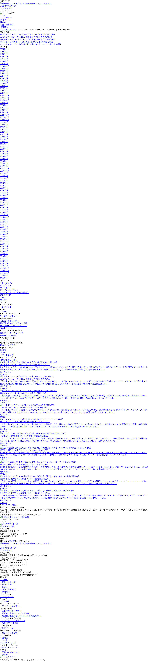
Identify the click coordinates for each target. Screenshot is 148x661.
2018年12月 (4, 147)
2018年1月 (4, 164)
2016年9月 (4, 183)
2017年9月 (4, 173)
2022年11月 (4, 117)
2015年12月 (4, 203)
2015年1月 (4, 215)
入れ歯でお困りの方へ (9, 321)
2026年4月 (4, 56)
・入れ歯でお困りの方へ (10, 611)
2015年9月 (4, 205)
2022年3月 (4, 137)
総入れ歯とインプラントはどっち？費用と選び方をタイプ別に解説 (28, 34)
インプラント (5, 285)
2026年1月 (4, 64)
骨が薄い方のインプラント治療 (13, 323)
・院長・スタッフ (7, 582)
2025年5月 (4, 83)
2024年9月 (4, 103)
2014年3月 (4, 232)
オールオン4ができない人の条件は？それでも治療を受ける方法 (26, 42)
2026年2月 (4, 61)
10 (7, 505)
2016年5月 (4, 190)
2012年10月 (4, 273)
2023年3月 (4, 108)
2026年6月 (4, 52)
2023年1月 (4, 112)
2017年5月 (4, 181)
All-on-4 (3, 311)
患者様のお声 (5, 295)
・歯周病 (4, 638)
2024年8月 (4, 105)
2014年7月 (4, 224)
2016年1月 (4, 200)
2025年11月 (4, 69)
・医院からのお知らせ (9, 652)
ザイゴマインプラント (9, 290)
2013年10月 (4, 244)
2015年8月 (4, 207)
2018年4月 (4, 156)
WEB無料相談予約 (8, 6)
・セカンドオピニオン (9, 647)
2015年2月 (4, 212)
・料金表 (4, 587)
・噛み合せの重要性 (8, 633)
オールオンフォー (7, 288)
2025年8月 (4, 76)
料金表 (3, 22)
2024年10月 (4, 100)
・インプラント (7, 597)
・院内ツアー (6, 585)
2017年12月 (4, 166)
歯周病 (3, 350)
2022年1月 (4, 142)
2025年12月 (4, 66)
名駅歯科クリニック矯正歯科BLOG (14, 293)
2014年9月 (4, 220)
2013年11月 (4, 241)
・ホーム (4, 580)
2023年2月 (4, 110)
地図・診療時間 (7, 25)
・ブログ (4, 655)
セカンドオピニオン (8, 360)
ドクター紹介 (6, 17)
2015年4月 (4, 210)
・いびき (4, 640)
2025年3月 (4, 88)
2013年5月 (4, 256)
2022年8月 (4, 125)
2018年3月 (4, 159)
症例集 (3, 297)
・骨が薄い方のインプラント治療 (14, 613)
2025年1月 (4, 93)
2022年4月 (4, 134)
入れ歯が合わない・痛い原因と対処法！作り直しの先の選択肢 (26, 37)
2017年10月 (4, 171)
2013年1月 (4, 266)
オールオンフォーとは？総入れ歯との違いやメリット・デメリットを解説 (30, 44)
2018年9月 (4, 149)
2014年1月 (4, 237)
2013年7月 (4, 251)
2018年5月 (4, 154)
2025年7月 (4, 78)
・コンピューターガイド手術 (12, 621)
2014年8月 (4, 222)
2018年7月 (4, 151)
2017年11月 (4, 168)
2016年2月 (4, 198)
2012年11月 (4, 271)
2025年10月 (4, 71)
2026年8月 (4, 49)
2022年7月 (4, 127)
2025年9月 (4, 73)
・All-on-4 (4, 601)
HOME (3, 15)
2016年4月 (4, 193)
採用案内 (4, 27)
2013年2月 (4, 263)
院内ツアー (5, 20)
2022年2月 (4, 139)
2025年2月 (4, 90)
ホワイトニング (7, 355)
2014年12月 (4, 217)
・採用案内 (5, 592)
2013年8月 (4, 249)
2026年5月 (4, 54)
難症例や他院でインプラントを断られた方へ (13, 327)
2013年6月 (4, 254)
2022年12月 (4, 115)
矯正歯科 (3, 300)
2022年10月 (4, 120)
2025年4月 (4, 86)
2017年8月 (4, 176)
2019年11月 (4, 144)
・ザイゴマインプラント (10, 606)
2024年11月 (4, 98)
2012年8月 (4, 276)
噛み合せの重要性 (7, 345)
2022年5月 (4, 132)
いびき (3, 352)
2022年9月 (4, 122)
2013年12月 (4, 239)
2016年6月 (4, 188)
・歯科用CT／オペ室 (9, 623)
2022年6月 (4, 129)
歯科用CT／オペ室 (8, 335)
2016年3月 (4, 195)
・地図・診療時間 (7, 589)
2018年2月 (4, 161)
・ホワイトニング (7, 643)
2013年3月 (4, 261)
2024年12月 (4, 95)
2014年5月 (4, 227)
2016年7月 (4, 185)
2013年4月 (4, 259)
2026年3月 (4, 59)
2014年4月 (4, 229)
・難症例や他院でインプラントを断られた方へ (20, 616)
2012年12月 (4, 268)
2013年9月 (4, 246)
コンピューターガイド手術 (11, 333)
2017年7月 (4, 178)
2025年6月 (4, 81)
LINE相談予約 (6, 8)
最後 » (14, 505)
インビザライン (6, 283)
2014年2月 (4, 234)
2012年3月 (4, 278)
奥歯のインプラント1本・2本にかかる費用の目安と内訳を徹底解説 (28, 39)
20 (9, 505)
